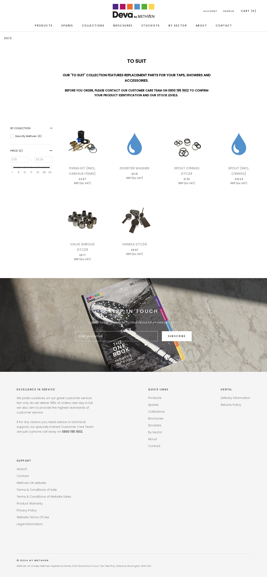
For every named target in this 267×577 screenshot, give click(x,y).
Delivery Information (235, 398)
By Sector (178, 25)
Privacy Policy (27, 510)
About (201, 25)
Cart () (249, 11)
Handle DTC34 (134, 244)
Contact (224, 25)
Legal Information (30, 524)
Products (44, 25)
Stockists (150, 25)
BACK (8, 38)
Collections (93, 25)
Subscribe (177, 336)
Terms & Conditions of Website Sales (44, 497)
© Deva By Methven (33, 560)
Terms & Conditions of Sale (37, 490)
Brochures (123, 25)
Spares (67, 25)
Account (210, 11)
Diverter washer (134, 168)
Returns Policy (231, 405)
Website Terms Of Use (33, 517)
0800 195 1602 (178, 90)
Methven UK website (31, 483)
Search (228, 11)
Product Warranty (30, 503)
